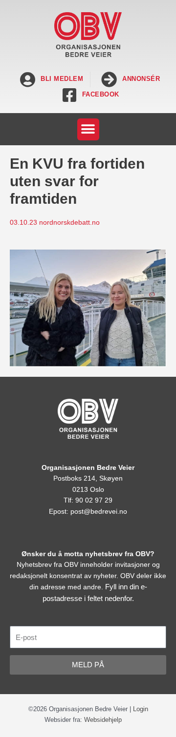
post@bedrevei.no (98, 511)
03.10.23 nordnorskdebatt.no (55, 222)
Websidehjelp (103, 719)
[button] (88, 129)
